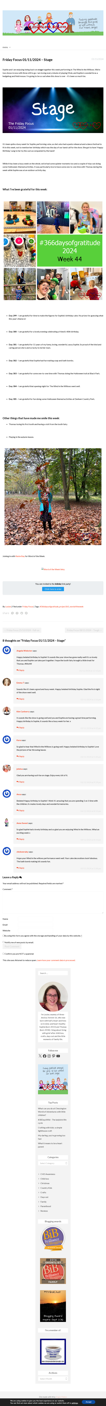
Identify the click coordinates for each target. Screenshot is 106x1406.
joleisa (20, 769)
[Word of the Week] (53, 569)
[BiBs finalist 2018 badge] (53, 1238)
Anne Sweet (22, 823)
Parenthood (45, 1206)
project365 (64, 606)
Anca (19, 794)
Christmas (45, 1183)
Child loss (44, 1178)
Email (5, 924)
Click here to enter (53, 589)
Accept (88, 1402)
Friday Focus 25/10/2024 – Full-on (23, 630)
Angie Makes (61, 1397)
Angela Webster (24, 650)
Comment (8, 889)
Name (5, 919)
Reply (21, 670)
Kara (19, 740)
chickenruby (22, 851)
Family (43, 1201)
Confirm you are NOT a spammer (19, 953)
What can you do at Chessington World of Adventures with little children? (52, 1111)
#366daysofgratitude (49, 606)
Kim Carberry (23, 711)
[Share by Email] (26, 613)
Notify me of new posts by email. (19, 942)
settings (75, 1403)
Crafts (43, 1192)
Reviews (44, 1211)
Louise (8, 606)
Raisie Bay (20, 556)
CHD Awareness (47, 1174)
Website (6, 930)
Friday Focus (27, 606)
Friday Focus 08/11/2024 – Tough (83, 630)
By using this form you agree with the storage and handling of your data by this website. (43, 935)
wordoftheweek (76, 606)
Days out (44, 1197)
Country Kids (46, 1188)
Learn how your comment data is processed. (56, 960)
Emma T (20, 682)
